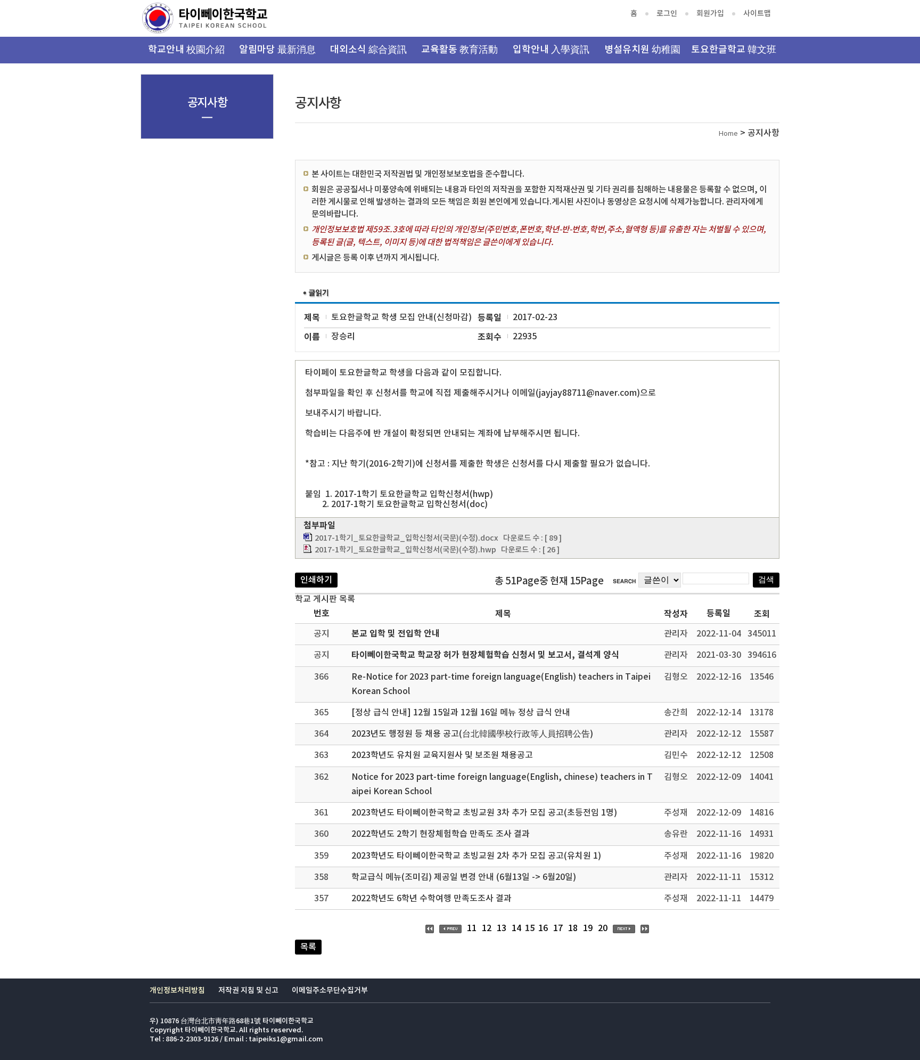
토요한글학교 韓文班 (733, 49)
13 (501, 928)
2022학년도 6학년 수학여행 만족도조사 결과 (431, 898)
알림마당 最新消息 (277, 49)
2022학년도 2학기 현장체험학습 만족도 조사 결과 (440, 834)
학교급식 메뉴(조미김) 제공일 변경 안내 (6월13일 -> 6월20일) (463, 877)
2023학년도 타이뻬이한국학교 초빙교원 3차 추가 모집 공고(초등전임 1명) (484, 813)
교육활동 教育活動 (459, 49)
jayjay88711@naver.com (588, 393)
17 (558, 928)
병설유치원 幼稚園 (642, 49)
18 (573, 928)
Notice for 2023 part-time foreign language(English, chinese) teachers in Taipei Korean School (502, 784)
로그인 (666, 13)
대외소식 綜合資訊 (368, 49)
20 (602, 928)
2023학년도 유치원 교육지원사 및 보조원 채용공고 (442, 755)
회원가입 (710, 13)
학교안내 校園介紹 (186, 49)
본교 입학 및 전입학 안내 (395, 634)
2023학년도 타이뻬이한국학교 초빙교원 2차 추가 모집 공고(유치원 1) (476, 856)
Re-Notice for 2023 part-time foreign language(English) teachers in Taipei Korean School (501, 684)
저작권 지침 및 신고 (248, 990)
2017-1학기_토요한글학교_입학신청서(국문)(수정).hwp (405, 550)
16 (543, 928)
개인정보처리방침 (177, 990)
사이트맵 (757, 13)
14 (516, 928)
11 (472, 928)
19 (588, 928)
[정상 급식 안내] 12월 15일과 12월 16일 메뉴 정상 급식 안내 (460, 712)
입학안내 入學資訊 (551, 49)
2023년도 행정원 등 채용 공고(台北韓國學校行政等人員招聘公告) (472, 734)
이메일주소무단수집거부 (330, 990)
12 (486, 928)
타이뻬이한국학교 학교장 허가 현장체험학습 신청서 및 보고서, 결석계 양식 (485, 655)
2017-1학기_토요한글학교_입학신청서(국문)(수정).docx (406, 538)
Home (728, 134)
